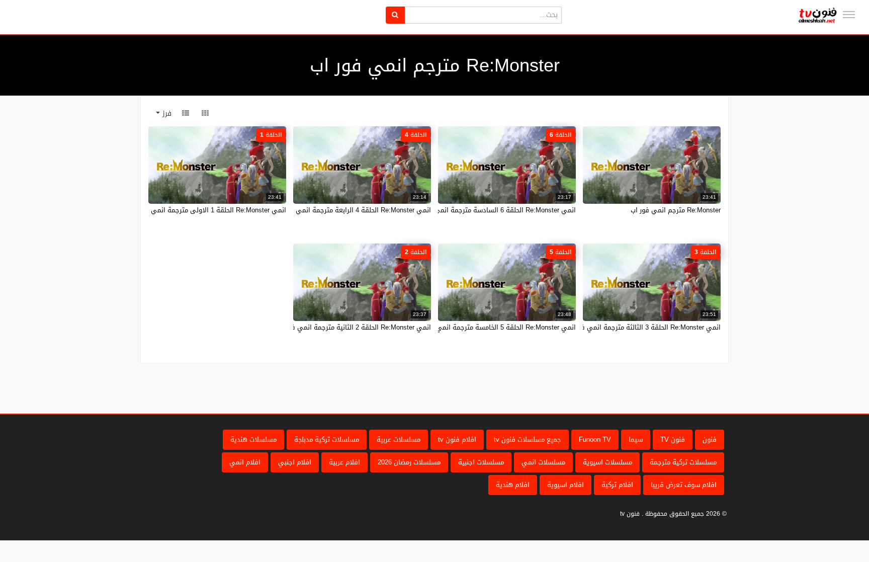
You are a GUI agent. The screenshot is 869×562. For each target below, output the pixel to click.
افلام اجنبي (294, 462)
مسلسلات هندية (253, 439)
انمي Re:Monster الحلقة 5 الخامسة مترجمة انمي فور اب (495, 327)
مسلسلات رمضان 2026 (409, 462)
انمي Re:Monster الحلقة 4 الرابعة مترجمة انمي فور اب (353, 210)
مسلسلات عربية (398, 439)
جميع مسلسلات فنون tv (527, 439)
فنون (710, 439)
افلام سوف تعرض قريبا (684, 484)
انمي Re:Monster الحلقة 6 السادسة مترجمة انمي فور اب (494, 210)
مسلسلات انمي (543, 462)
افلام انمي (244, 462)
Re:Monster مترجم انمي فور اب (676, 210)
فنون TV (672, 439)
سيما (636, 439)
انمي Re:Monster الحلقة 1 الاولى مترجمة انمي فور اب (208, 210)
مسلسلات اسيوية (607, 462)
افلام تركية (617, 484)
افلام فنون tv (457, 439)
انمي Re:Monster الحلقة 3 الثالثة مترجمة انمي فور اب (643, 327)
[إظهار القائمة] (848, 14)
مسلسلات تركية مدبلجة (326, 439)
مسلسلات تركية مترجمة (683, 462)
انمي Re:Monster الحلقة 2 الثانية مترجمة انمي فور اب (354, 327)
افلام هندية (513, 484)
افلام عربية (344, 462)
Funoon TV (595, 439)
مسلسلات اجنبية (481, 462)
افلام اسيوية (565, 484)
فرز (165, 113)
